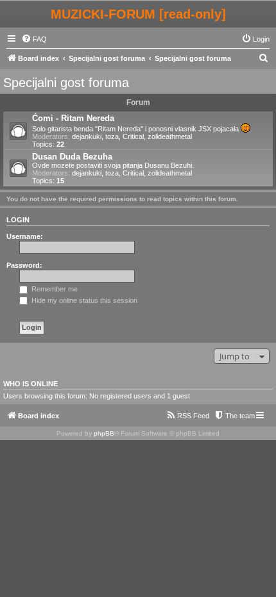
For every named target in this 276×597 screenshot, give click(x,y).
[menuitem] (34, 39)
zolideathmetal (170, 136)
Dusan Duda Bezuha (72, 156)
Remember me (54, 289)
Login (18, 220)
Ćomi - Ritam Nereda (73, 118)
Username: (24, 236)
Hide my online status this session (83, 300)
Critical (133, 136)
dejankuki (86, 136)
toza (112, 136)
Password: (24, 265)
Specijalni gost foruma (66, 83)
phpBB (104, 433)
